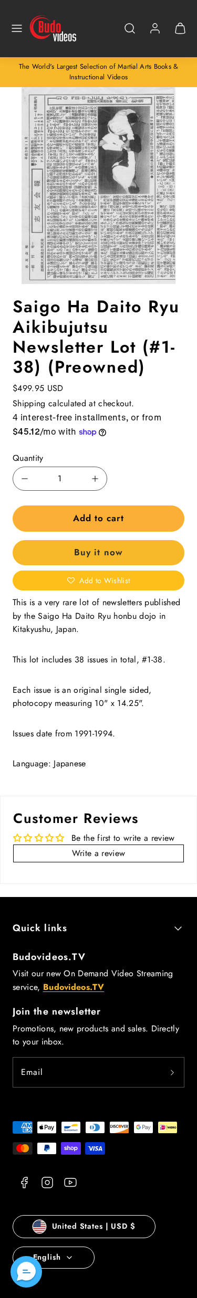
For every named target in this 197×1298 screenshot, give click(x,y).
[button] (16, 28)
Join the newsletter (57, 1011)
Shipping (29, 403)
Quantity (28, 458)
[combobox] (129, 34)
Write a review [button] (98, 853)
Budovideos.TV (49, 957)
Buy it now (98, 552)
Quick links (40, 928)
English (47, 1257)
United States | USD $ (94, 1226)
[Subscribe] (172, 1072)
